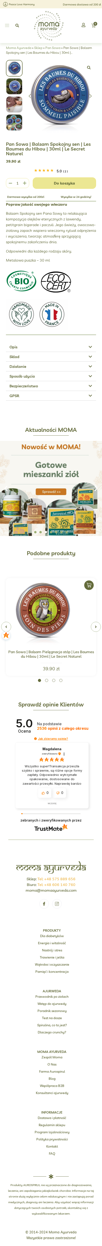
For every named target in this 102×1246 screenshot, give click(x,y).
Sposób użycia (22, 376)
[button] (7, 25)
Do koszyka (64, 183)
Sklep (38, 48)
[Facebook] (44, 904)
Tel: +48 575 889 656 (56, 878)
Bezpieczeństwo (23, 386)
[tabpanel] (51, 627)
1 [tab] (39, 680)
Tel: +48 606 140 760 (56, 884)
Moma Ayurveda (18, 48)
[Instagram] (57, 904)
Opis (13, 347)
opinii (62, 728)
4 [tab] (60, 680)
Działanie (17, 366)
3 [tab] (53, 680)
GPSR (14, 395)
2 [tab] (46, 680)
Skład (14, 356)
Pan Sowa (52, 48)
